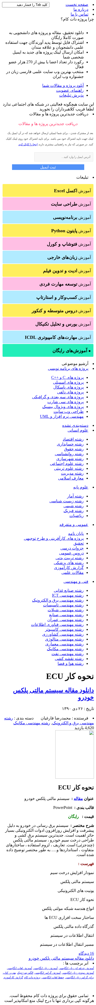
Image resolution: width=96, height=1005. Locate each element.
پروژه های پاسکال (68, 387)
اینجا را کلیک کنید (28, 144)
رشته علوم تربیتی (69, 468)
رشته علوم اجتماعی (67, 463)
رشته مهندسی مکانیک (65, 649)
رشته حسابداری (70, 444)
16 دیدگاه (86, 953)
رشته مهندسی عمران (65, 619)
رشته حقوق (74, 449)
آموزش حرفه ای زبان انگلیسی (76, 968)
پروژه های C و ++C (67, 377)
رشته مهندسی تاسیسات (63, 605)
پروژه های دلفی (70, 392)
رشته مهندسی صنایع (66, 615)
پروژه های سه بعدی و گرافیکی (58, 397)
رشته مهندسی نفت (67, 654)
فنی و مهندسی (75, 581)
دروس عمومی (71, 553)
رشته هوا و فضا (71, 663)
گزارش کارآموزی (69, 567)
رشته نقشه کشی (69, 658)
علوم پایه (80, 487)
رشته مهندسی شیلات (66, 610)
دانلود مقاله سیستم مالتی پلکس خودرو (61, 958)
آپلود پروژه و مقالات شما (63, 85)
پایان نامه (76, 533)
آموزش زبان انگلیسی (45, 968)
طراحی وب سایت (69, 411)
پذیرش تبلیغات (71, 95)
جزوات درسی (72, 548)
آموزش (72, 190)
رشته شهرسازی (70, 458)
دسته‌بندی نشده (75, 425)
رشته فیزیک (73, 511)
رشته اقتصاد (73, 439)
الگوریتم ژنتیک (25, 972)
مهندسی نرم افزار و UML (62, 416)
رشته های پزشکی (69, 563)
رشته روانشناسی (69, 454)
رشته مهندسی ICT (68, 595)
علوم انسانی (78, 430)
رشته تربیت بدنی (70, 558)
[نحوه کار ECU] (74, 777)
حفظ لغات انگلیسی (52, 977)
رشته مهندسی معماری (64, 644)
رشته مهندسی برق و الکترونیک (58, 600)
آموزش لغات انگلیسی (19, 968)
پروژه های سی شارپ (65, 402)
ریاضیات (76, 515)
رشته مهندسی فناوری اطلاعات (57, 624)
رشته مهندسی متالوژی (64, 639)
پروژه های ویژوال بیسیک (63, 406)
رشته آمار (75, 496)
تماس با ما (79, 14)
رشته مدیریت (72, 473)
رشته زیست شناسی (66, 501)
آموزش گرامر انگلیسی (47, 972)
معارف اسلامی (71, 478)
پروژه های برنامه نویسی (68, 368)
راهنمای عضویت (70, 90)
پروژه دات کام (32, 977)
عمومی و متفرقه (73, 524)
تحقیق (78, 543)
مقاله (78, 798)
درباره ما (80, 9)
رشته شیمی (73, 506)
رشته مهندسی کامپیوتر (64, 629)
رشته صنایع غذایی (69, 590)
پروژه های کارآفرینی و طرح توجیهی (54, 538)
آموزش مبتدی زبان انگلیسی (78, 972)
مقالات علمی (72, 572)
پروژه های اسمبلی (68, 382)
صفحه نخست (77, 4)
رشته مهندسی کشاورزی (63, 634)
